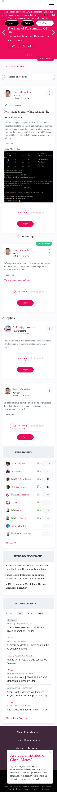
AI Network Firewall (15, 66)
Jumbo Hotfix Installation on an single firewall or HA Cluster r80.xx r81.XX (25, 576)
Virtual (10, 638)
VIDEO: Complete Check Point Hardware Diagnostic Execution (27, 586)
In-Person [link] (40, 613)
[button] (12, 23)
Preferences (44, 23)
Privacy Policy (43, 15)
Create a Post (45, 59)
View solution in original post (17, 280)
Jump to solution (14, 105)
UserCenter (46, 789)
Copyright (11, 789)
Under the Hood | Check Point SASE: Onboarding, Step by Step (27, 679)
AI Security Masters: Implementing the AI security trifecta (28, 647)
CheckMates (16, 718)
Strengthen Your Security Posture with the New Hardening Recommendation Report (27, 567)
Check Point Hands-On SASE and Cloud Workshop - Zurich (26, 629)
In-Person (11, 620)
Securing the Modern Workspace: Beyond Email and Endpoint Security (27, 694)
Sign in (13, 766)
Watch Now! (21, 46)
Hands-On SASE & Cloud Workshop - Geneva (28, 661)
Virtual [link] (29, 613)
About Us (35, 789)
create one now (24, 779)
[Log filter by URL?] (52, 236)
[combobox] (28, 77)
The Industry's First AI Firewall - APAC (28, 709)
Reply (25, 224)
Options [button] (51, 66)
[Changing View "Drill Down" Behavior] (4, 236)
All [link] (20, 613)
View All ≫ (10, 543)
